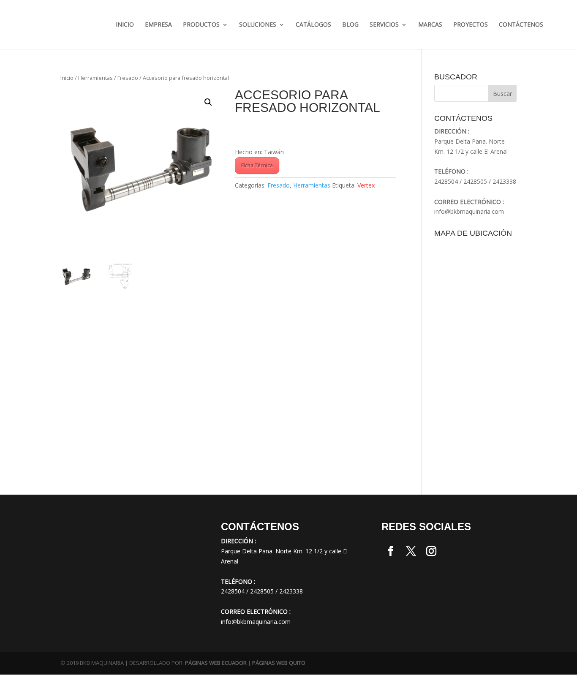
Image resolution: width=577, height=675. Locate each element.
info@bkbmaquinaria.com (469, 211)
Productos (201, 25)
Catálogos (313, 25)
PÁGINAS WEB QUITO (278, 663)
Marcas (430, 25)
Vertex (366, 185)
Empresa (158, 25)
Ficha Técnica (257, 165)
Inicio (125, 25)
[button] (208, 102)
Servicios (384, 25)
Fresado (127, 78)
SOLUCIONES (257, 25)
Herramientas (95, 78)
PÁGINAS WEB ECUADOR (216, 663)
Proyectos (470, 25)
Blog (350, 25)
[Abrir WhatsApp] (21, 654)
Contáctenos (521, 25)
